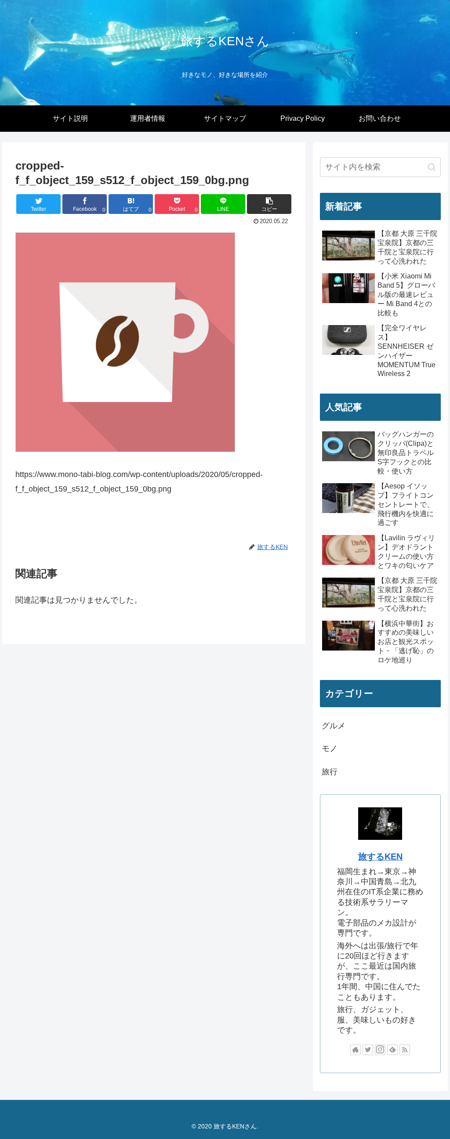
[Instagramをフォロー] (380, 1050)
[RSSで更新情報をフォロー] (404, 1050)
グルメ (333, 725)
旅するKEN (380, 856)
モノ (330, 748)
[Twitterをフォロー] (368, 1050)
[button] (269, 204)
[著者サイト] (355, 1050)
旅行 (330, 771)
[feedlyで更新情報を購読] (392, 1050)
